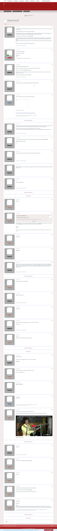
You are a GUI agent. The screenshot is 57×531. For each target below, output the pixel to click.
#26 (51, 445)
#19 (51, 320)
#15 (51, 262)
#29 (51, 486)
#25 (51, 409)
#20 (51, 334)
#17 (51, 293)
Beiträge (6, 36)
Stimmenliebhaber (10, 21)
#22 (51, 368)
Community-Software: (28, 528)
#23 (51, 382)
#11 (51, 199)
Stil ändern (51, 525)
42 (12, 24)
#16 (51, 279)
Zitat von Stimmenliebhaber (21, 215)
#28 (51, 472)
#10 (51, 178)
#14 (51, 248)
